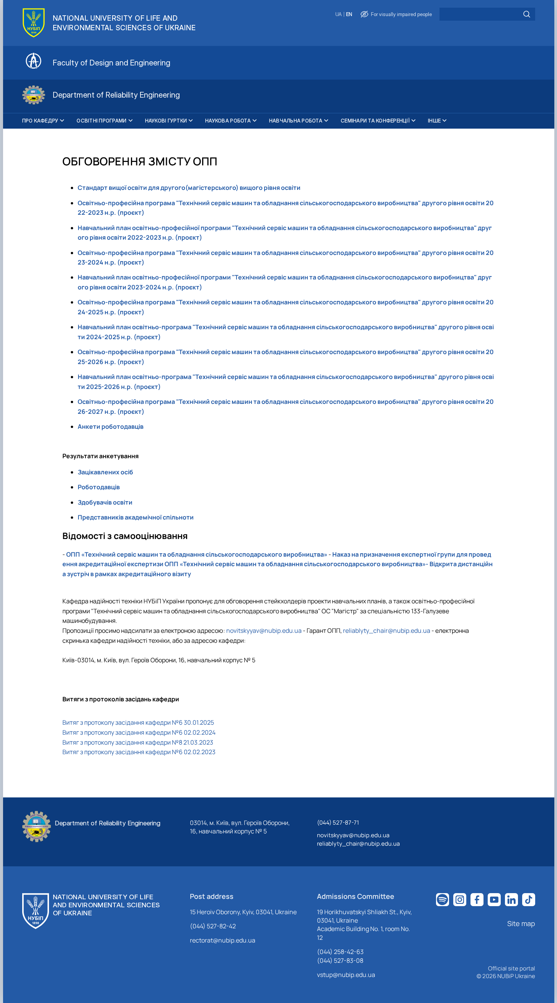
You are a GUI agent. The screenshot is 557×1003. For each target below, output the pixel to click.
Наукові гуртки (166, 121)
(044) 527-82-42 (213, 926)
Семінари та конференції (375, 121)
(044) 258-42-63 (340, 951)
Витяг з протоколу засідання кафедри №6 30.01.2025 (138, 722)
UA (338, 14)
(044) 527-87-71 (338, 822)
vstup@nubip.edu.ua (346, 974)
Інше (434, 121)
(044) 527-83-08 (340, 960)
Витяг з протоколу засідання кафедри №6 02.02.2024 (139, 732)
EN (349, 14)
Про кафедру (40, 121)
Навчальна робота (295, 121)
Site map (521, 923)
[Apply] (526, 14)
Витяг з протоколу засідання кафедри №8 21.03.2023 (137, 742)
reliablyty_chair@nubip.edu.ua (386, 630)
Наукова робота (228, 121)
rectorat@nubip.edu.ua (222, 940)
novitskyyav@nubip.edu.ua (264, 630)
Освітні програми (101, 121)
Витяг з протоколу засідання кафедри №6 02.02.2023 (139, 752)
